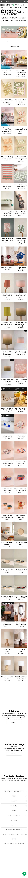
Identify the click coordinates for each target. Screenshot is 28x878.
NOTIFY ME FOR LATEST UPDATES (14, 791)
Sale (26, 7)
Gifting (21, 7)
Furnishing (14, 805)
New (2, 7)
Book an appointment (14, 783)
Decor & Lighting (14, 815)
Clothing (16, 7)
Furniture (7, 7)
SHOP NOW (14, 722)
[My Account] (21, 5)
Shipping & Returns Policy (14, 829)
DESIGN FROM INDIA (5, 1)
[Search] (18, 5)
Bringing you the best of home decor (14, 834)
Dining (14, 810)
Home (11, 7)
